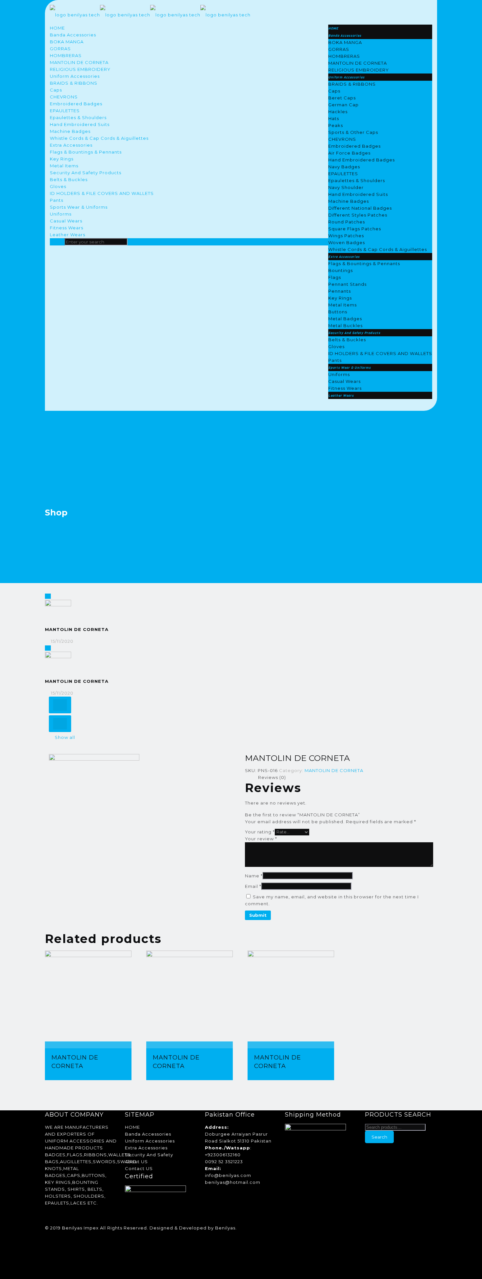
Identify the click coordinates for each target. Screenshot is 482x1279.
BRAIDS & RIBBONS (73, 83)
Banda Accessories (73, 34)
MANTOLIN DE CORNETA (79, 62)
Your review (261, 838)
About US (136, 1161)
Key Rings (61, 158)
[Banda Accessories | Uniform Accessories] (150, 14)
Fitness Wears (66, 227)
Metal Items (64, 165)
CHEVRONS (64, 96)
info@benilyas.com (228, 1175)
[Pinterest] (48, 1248)
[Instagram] (48, 1255)
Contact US (139, 1168)
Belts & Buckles (69, 179)
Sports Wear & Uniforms (79, 207)
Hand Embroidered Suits (80, 124)
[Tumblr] (48, 1262)
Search (379, 1137)
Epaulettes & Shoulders (78, 117)
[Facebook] (48, 1234)
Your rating (260, 831)
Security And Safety (149, 1154)
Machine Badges (70, 131)
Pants (56, 200)
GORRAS (60, 48)
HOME (57, 28)
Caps (56, 90)
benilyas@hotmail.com (232, 1182)
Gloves (58, 186)
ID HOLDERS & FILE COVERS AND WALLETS (102, 193)
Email (253, 886)
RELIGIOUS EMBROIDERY (80, 69)
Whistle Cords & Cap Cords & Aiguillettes (99, 138)
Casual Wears (66, 220)
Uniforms (60, 214)
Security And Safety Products (85, 172)
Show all (65, 737)
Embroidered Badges (76, 103)
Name (254, 875)
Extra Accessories (71, 145)
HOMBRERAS (66, 55)
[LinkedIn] (48, 1241)
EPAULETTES (65, 110)
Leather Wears (67, 234)
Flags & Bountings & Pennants (86, 152)
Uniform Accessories (75, 76)
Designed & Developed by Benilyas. (193, 1227)
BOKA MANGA (67, 41)
